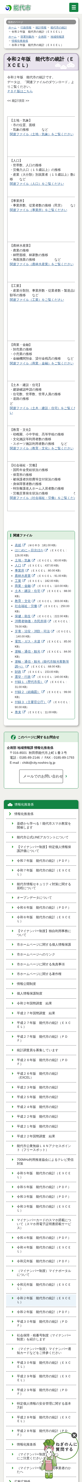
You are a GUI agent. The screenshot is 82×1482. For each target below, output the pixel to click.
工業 (18, 581)
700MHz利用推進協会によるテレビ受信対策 (45, 1161)
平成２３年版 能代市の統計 (37, 1087)
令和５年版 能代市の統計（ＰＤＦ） (44, 1187)
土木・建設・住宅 (27, 591)
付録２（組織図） (27, 692)
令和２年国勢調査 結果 (34, 1003)
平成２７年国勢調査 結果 (36, 1013)
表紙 (18, 545)
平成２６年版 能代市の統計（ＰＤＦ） (42, 1062)
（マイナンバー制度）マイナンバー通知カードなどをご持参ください (44, 1351)
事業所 (19, 570)
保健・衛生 (23, 616)
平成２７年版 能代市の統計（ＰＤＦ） (42, 1038)
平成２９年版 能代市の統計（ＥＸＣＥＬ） (44, 1378)
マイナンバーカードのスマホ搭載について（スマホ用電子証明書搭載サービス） (44, 1224)
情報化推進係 (24, 804)
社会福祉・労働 (26, 606)
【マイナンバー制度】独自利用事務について (44, 933)
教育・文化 (23, 601)
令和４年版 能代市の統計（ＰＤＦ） (44, 1238)
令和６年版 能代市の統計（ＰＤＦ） (44, 907)
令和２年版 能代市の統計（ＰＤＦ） (44, 1312)
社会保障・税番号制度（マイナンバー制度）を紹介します (44, 1337)
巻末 (18, 712)
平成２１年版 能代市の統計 (37, 1126)
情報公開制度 (26, 984)
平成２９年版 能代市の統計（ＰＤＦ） (42, 1392)
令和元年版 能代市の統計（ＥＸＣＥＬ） (44, 1286)
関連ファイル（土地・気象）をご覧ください (42, 134)
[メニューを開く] (73, 7)
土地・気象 (23, 560)
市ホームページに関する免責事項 (41, 964)
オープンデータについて (34, 897)
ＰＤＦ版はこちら (20, 91)
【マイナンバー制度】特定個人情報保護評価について (44, 849)
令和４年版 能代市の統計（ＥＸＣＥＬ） (44, 1249)
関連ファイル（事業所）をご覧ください (38, 210)
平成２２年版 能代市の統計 (37, 1116)
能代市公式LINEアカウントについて (43, 837)
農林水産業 (23, 576)
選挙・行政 (23, 677)
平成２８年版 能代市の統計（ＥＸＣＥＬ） (44, 1419)
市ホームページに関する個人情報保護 (44, 944)
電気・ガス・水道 (27, 641)
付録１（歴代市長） (29, 682)
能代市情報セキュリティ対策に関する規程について (44, 886)
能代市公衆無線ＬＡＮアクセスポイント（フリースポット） (44, 1148)
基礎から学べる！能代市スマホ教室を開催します (44, 825)
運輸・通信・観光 (27, 651)
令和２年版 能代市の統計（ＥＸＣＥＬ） (44, 1300)
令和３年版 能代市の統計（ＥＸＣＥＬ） (44, 1208)
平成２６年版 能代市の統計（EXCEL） (37, 1075)
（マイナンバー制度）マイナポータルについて (44, 1272)
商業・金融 (23, 586)
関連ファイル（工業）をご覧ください (37, 299)
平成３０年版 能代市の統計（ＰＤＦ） (42, 1323)
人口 (18, 565)
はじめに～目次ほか (29, 550)
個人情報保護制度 (29, 993)
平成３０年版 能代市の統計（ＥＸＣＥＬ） (44, 1364)
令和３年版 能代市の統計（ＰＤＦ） (44, 1196)
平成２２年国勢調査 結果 (36, 1136)
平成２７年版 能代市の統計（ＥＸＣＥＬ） (44, 1024)
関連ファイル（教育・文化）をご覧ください (42, 448)
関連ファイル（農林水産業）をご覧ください (42, 264)
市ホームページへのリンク (36, 954)
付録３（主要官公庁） (31, 702)
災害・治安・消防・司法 (32, 631)
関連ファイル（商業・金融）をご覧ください (42, 363)
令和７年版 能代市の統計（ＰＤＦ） (44, 860)
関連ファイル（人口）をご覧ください (37, 184)
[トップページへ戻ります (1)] (18, 8)
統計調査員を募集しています (37, 1050)
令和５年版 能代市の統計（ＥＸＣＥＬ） (44, 1175)
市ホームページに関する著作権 (39, 974)
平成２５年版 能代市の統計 (37, 1097)
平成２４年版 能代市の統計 (37, 1107)
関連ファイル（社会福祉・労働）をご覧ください (45, 498)
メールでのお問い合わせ (43, 776)
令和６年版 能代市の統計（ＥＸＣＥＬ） (44, 919)
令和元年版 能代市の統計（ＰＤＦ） (44, 1261)
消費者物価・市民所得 (31, 621)
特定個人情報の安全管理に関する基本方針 (44, 1405)
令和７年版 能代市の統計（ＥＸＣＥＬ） (44, 872)
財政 (18, 671)
